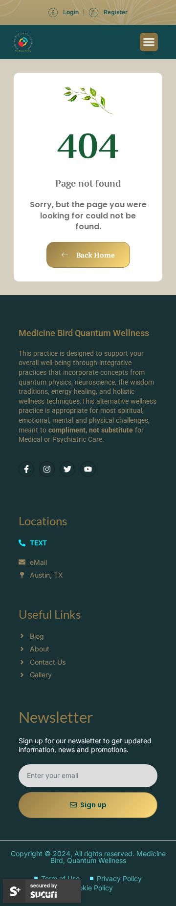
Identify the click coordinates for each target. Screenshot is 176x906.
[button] (149, 42)
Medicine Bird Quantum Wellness (84, 333)
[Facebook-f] (26, 469)
